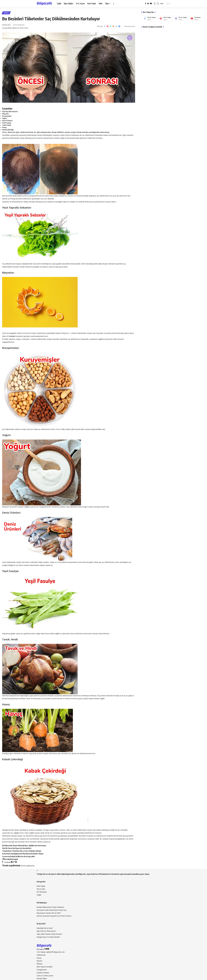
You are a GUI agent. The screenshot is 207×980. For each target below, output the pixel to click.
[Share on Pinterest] (107, 26)
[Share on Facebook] (105, 26)
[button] (113, 3)
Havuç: (4, 127)
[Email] (113, 26)
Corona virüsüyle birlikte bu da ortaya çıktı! (18, 856)
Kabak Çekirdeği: (8, 130)
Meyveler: (5, 114)
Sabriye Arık (6, 25)
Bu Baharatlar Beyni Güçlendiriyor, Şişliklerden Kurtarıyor (24, 845)
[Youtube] (195, 18)
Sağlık (6, 13)
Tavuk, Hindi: (6, 125)
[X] (148, 3)
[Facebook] (145, 3)
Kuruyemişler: (7, 116)
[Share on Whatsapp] (110, 26)
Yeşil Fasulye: (6, 123)
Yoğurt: (4, 118)
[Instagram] (180, 18)
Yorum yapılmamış (18, 25)
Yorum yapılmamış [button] (27, 866)
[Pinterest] (164, 18)
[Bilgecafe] (45, 3)
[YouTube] (150, 3)
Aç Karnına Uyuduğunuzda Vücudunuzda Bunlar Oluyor (23, 854)
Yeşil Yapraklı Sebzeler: (10, 111)
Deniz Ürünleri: (7, 121)
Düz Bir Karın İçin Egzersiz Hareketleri (16, 848)
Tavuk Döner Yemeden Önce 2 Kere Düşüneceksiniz (21, 851)
